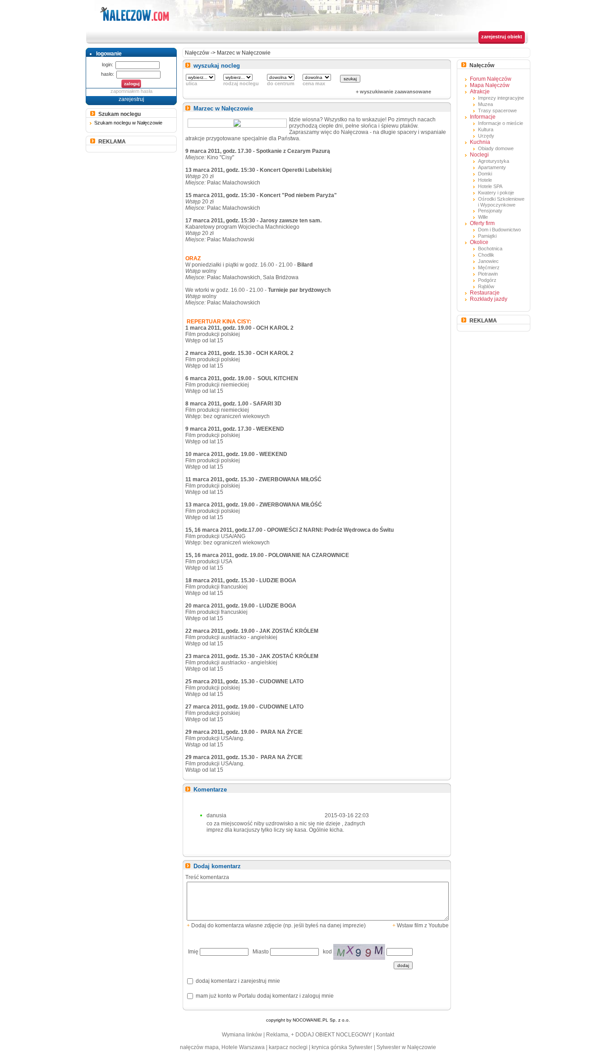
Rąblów (486, 286)
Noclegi (479, 155)
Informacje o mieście (500, 123)
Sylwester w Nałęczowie (406, 1047)
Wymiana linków (242, 1034)
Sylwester (360, 1047)
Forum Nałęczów (490, 79)
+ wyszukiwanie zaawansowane (393, 91)
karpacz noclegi (288, 1047)
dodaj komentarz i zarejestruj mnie (237, 981)
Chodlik (486, 255)
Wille (483, 217)
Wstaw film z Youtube (420, 925)
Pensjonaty (490, 210)
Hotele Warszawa (243, 1047)
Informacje (483, 117)
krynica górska (329, 1047)
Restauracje (485, 293)
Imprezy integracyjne (501, 98)
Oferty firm (482, 223)
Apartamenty (492, 167)
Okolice (479, 242)
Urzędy (486, 135)
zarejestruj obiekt (501, 36)
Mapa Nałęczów (490, 85)
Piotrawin (488, 273)
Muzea (485, 104)
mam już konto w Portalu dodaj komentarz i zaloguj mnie (264, 996)
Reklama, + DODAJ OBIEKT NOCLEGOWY (319, 1034)
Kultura (485, 129)
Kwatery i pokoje (496, 192)
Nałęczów (197, 53)
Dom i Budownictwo (499, 229)
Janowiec (488, 261)
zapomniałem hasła (131, 91)
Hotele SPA (490, 186)
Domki (485, 173)
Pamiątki (487, 236)
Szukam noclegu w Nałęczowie (128, 122)
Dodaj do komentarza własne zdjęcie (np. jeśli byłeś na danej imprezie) (276, 925)
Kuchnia (480, 142)
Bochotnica (490, 248)
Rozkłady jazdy (488, 299)
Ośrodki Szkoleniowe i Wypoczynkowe (501, 201)
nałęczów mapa (199, 1047)
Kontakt (385, 1034)
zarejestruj (131, 99)
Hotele (485, 180)
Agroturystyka (493, 161)
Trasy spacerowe (497, 110)
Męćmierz (489, 267)
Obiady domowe (496, 148)
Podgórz (487, 280)
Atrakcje (480, 91)
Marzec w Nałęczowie (244, 53)
